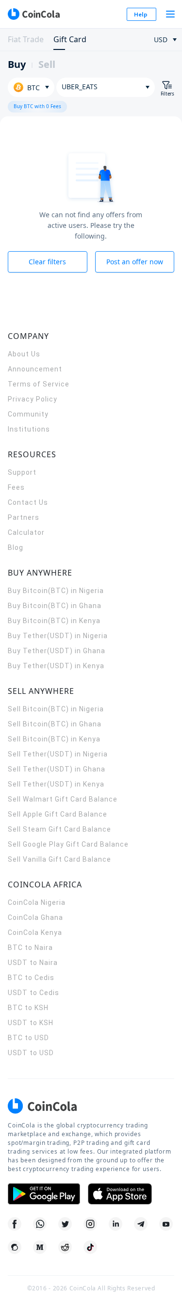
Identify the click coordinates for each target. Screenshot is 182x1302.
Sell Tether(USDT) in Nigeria (58, 754)
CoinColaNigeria (37, 902)
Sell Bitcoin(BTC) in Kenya (54, 739)
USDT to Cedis (33, 993)
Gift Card (69, 39)
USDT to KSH (30, 1023)
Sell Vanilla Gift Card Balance (59, 859)
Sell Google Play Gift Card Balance (68, 844)
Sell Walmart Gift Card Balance (62, 799)
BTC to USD (28, 1038)
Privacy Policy (32, 399)
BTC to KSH (28, 1008)
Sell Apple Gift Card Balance (57, 814)
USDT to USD (31, 1053)
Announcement (35, 369)
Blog (15, 547)
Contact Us (28, 502)
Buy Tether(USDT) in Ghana (56, 651)
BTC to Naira (30, 947)
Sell (46, 64)
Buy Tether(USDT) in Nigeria (58, 636)
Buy (17, 64)
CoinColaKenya (35, 932)
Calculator (26, 532)
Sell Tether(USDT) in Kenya (56, 784)
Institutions (29, 429)
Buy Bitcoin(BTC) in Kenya (54, 621)
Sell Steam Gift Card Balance (59, 829)
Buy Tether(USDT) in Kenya (56, 666)
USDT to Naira (33, 962)
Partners (23, 517)
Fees (16, 487)
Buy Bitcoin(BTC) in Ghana (54, 606)
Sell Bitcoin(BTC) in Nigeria (56, 709)
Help (141, 14)
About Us (24, 354)
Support (22, 472)
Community (28, 414)
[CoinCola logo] (33, 14)
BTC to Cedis (31, 977)
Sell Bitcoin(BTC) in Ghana (54, 724)
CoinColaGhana (35, 917)
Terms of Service (38, 384)
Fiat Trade (26, 39)
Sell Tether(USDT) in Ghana (56, 769)
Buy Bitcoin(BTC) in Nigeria (56, 591)
